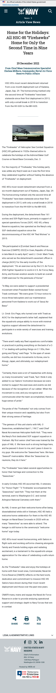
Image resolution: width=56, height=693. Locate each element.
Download (22, 138)
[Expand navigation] (6, 11)
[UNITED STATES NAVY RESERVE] (12, 649)
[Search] (50, 11)
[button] (12, 4)
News (27, 18)
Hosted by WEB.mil (27, 667)
